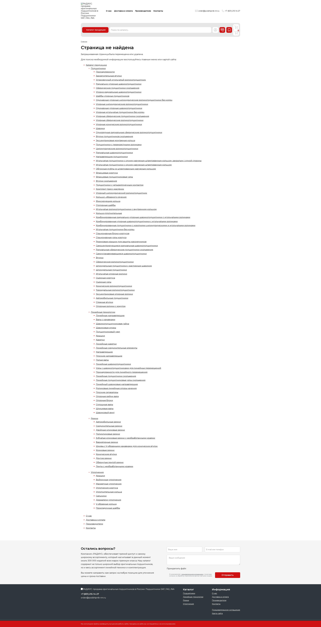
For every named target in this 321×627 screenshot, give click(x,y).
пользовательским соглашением (192, 574)
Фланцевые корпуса (107, 173)
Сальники (101, 496)
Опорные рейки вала (107, 396)
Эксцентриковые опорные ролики (114, 294)
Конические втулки (106, 454)
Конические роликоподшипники (114, 286)
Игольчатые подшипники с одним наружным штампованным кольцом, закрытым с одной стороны (149, 161)
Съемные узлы (103, 282)
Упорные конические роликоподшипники (119, 124)
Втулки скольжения (106, 181)
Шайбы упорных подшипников (112, 96)
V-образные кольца (106, 504)
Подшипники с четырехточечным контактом (119, 185)
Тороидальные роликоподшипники (115, 290)
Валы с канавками (105, 319)
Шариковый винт (105, 412)
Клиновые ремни (105, 450)
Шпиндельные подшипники (111, 270)
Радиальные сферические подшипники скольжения (124, 249)
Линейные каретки (106, 344)
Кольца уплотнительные (109, 213)
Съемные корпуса (105, 278)
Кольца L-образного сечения (111, 197)
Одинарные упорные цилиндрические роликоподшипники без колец (134, 100)
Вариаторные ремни (107, 442)
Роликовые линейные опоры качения (116, 388)
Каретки (100, 340)
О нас (89, 516)
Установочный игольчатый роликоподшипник (121, 80)
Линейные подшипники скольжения (116, 376)
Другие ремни (104, 458)
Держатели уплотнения (108, 500)
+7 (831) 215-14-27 (232, 11)
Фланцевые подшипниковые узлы (114, 177)
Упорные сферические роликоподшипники (119, 120)
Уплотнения (97, 472)
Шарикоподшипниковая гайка (112, 324)
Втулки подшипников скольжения (114, 136)
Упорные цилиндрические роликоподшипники (122, 104)
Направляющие (104, 352)
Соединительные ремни (109, 426)
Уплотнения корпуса (107, 488)
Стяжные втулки (104, 302)
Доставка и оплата (95, 520)
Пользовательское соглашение (226, 610)
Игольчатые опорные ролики (111, 274)
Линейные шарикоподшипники (113, 364)
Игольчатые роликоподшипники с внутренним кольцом (126, 209)
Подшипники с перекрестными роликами (119, 144)
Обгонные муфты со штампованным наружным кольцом (126, 169)
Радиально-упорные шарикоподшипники (118, 84)
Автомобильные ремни (108, 422)
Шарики (100, 128)
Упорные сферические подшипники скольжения (122, 116)
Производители (94, 524)
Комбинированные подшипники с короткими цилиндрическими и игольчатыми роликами (145, 225)
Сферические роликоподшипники (115, 262)
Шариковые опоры (106, 328)
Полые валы (102, 360)
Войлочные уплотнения (108, 480)
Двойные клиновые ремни (110, 430)
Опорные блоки (104, 400)
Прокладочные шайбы (108, 508)
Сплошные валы (104, 404)
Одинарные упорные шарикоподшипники (119, 108)
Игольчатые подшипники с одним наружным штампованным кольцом (134, 165)
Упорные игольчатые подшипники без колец (120, 112)
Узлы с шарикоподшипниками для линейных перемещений (128, 368)
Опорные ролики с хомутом (111, 306)
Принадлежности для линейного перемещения (121, 372)
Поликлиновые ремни (108, 434)
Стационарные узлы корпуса (111, 237)
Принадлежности (105, 72)
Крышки (100, 336)
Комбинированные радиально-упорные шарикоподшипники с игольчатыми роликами (143, 217)
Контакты (91, 528)
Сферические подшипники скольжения (117, 88)
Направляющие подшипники (112, 156)
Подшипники (98, 68)
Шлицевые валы (104, 408)
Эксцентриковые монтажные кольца (115, 140)
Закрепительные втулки (109, 76)
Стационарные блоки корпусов (112, 233)
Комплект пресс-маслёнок (110, 189)
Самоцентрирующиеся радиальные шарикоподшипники (127, 245)
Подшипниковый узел (108, 332)
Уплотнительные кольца (109, 492)
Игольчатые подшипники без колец (115, 229)
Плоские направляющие (109, 356)
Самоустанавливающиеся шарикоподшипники (121, 254)
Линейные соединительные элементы (116, 348)
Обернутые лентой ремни (110, 462)
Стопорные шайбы (106, 205)
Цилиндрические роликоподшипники (117, 148)
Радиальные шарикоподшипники (114, 152)
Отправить (228, 575)
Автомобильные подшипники (112, 298)
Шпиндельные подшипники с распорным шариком (124, 266)
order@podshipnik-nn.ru (208, 11)
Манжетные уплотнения (109, 484)
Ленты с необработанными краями (114, 466)
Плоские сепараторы (107, 392)
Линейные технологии (103, 312)
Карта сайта (217, 613)
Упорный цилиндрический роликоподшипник (121, 193)
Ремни (94, 418)
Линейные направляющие (110, 315)
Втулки (99, 258)
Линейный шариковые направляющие (117, 384)
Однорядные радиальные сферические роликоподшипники (129, 132)
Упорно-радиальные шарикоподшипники (118, 92)
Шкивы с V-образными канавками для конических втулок (127, 446)
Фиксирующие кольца (108, 201)
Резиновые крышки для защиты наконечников (121, 241)
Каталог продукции (96, 65)
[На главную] (90, 11)
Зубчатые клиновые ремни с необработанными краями (125, 438)
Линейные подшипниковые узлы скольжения (120, 380)
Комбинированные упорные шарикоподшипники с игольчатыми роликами (137, 221)
